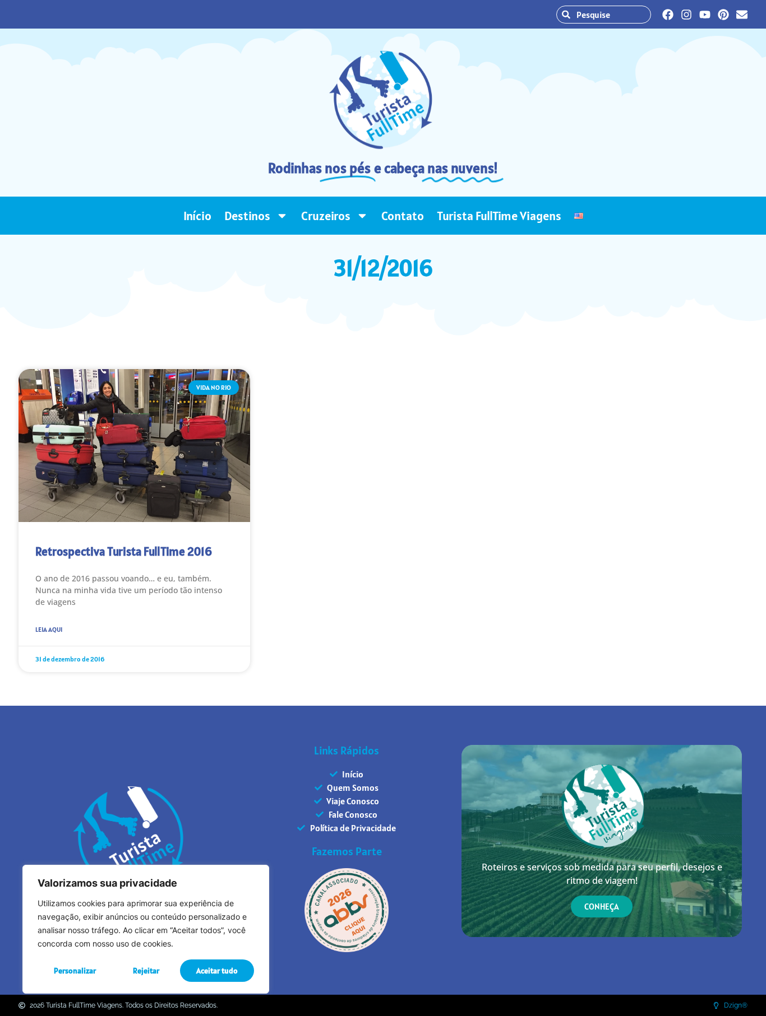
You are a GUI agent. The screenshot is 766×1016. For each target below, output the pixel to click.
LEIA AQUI (48, 629)
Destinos (247, 215)
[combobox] (603, 15)
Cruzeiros (325, 215)
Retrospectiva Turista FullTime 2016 (123, 551)
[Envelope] (741, 14)
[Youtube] (704, 14)
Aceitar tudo (217, 971)
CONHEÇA (601, 906)
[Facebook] (667, 14)
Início (197, 215)
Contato (402, 215)
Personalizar (75, 971)
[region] (145, 929)
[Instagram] (686, 14)
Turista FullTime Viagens (499, 215)
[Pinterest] (723, 14)
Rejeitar (146, 971)
